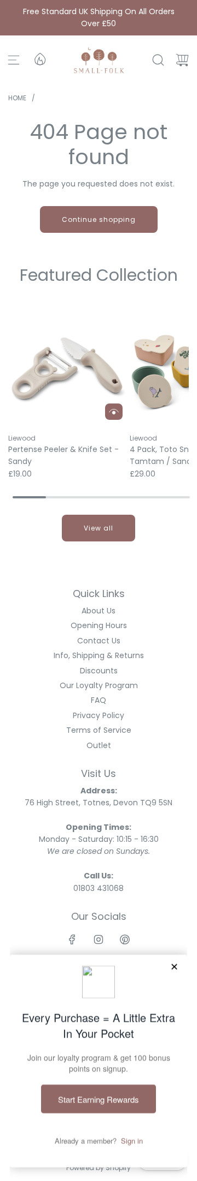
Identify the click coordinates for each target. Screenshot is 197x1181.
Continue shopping (99, 219)
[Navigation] (13, 60)
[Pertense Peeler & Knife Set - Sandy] (68, 365)
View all (98, 528)
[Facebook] (72, 939)
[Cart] (182, 60)
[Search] (158, 60)
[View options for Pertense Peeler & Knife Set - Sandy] (114, 411)
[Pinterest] (125, 939)
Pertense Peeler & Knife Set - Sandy (63, 455)
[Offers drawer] (39, 58)
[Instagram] (98, 939)
